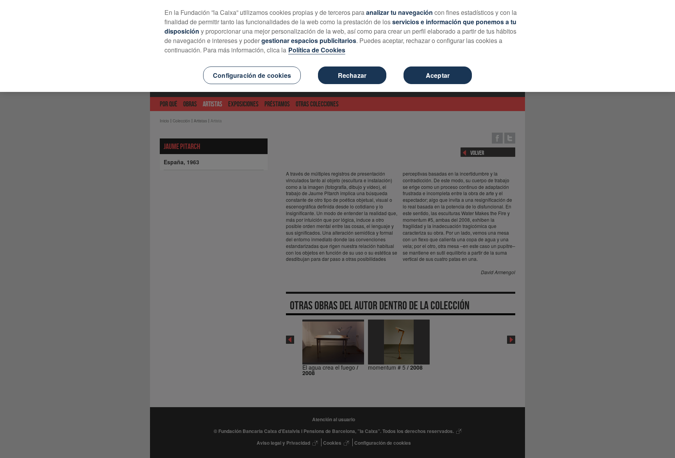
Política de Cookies (316, 49)
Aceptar (438, 75)
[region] (337, 46)
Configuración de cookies (252, 75)
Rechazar (352, 75)
